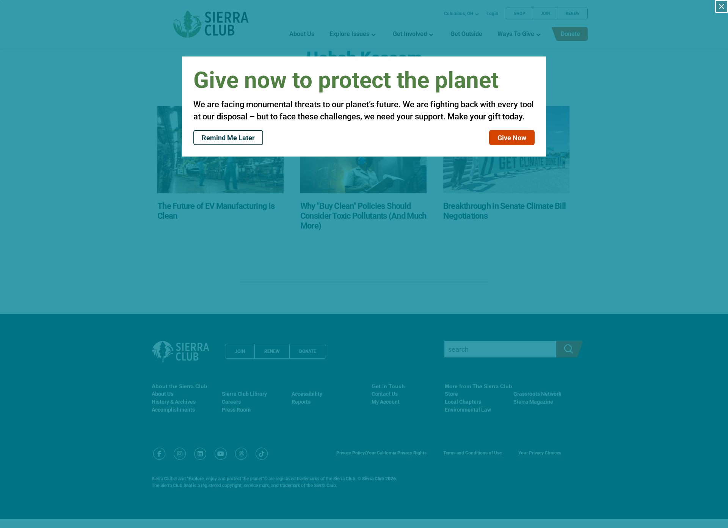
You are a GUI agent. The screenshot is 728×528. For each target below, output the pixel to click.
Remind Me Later (228, 137)
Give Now (511, 137)
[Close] (721, 6)
